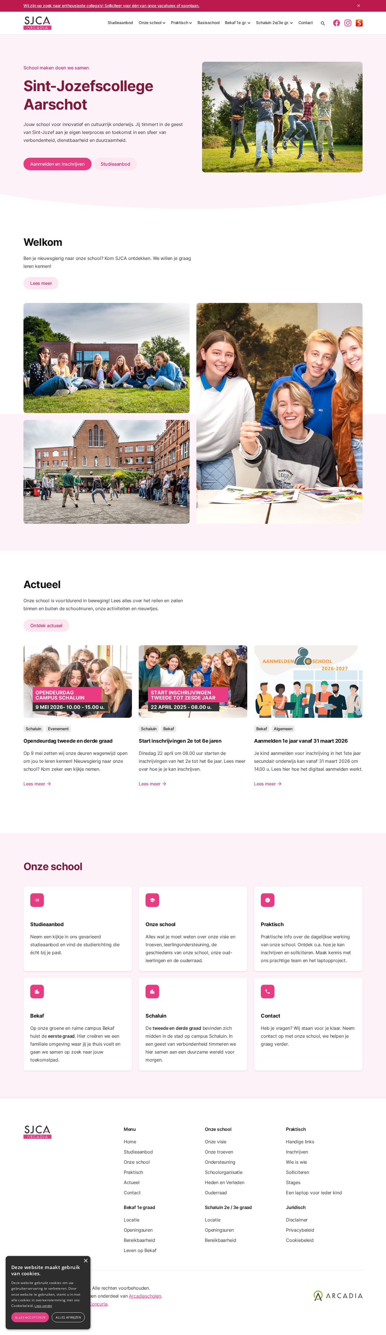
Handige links (300, 1141)
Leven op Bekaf (140, 1250)
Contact (305, 22)
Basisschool (208, 22)
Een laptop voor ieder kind (314, 1192)
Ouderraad (216, 1192)
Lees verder (43, 1306)
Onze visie (215, 1141)
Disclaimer (297, 1220)
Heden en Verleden (224, 1182)
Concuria (97, 1304)
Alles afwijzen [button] (68, 1317)
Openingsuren (138, 1230)
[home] (37, 23)
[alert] (48, 1292)
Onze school (137, 1162)
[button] (152, 23)
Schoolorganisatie (223, 1172)
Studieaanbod (120, 22)
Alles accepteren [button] (30, 1317)
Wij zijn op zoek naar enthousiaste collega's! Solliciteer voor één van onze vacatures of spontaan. (111, 5)
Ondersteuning (220, 1162)
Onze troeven (219, 1152)
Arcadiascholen (145, 1296)
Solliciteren (297, 1172)
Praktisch (133, 1172)
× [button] (85, 1261)
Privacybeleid (300, 1230)
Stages (293, 1182)
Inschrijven (297, 1152)
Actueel (132, 1182)
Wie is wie (296, 1162)
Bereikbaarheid (139, 1240)
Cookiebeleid (300, 1240)
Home (130, 1141)
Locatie (131, 1220)
